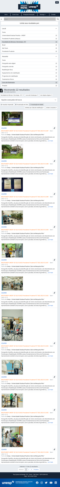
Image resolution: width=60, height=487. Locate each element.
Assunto (5, 56)
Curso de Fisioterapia (29, 83)
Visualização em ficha (22, 104)
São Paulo (29, 48)
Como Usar (15, 14)
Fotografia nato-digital (29, 63)
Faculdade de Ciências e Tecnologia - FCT (29, 42)
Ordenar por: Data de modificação (34, 107)
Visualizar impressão (7, 104)
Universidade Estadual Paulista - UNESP (29, 36)
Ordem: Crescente (51, 107)
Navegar (42, 14)
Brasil (29, 45)
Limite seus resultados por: (29, 23)
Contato (53, 14)
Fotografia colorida (29, 67)
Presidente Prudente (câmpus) (29, 39)
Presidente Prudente (29, 51)
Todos (4, 32)
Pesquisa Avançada (28, 14)
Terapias (29, 86)
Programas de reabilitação (29, 76)
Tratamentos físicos (29, 79)
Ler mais (50, 141)
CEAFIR (3, 128)
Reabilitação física (29, 70)
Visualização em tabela (37, 104)
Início (6, 14)
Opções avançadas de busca (11, 100)
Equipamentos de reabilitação (29, 73)
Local (4, 28)
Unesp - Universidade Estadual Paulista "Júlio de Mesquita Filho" (25, 134)
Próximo (36, 469)
